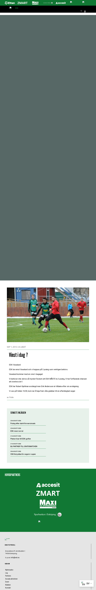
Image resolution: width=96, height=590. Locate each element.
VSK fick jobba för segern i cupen (23, 454)
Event (7, 582)
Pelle (11, 397)
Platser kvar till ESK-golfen (20, 439)
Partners (8, 576)
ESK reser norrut (16, 431)
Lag (6, 573)
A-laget (22, 347)
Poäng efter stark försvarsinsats (22, 423)
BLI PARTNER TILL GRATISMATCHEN (23, 446)
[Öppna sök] (81, 11)
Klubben (8, 585)
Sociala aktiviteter (11, 579)
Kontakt (8, 588)
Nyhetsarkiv (9, 570)
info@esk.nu (15, 557)
